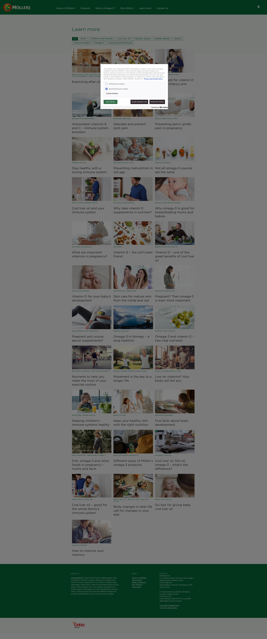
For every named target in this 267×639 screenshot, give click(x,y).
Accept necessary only (139, 102)
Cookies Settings (112, 93)
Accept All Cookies (157, 102)
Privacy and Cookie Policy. (153, 79)
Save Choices (110, 102)
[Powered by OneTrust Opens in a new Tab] (159, 108)
